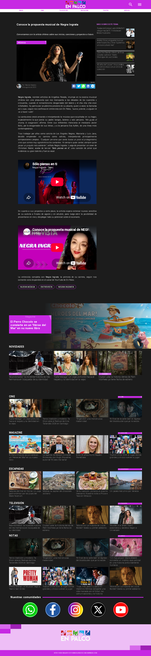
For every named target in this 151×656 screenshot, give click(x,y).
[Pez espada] (25, 489)
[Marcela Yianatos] (19, 88)
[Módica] (59, 489)
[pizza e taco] (92, 489)
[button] (27, 287)
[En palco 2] (75, 8)
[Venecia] (126, 489)
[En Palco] (130, 7)
